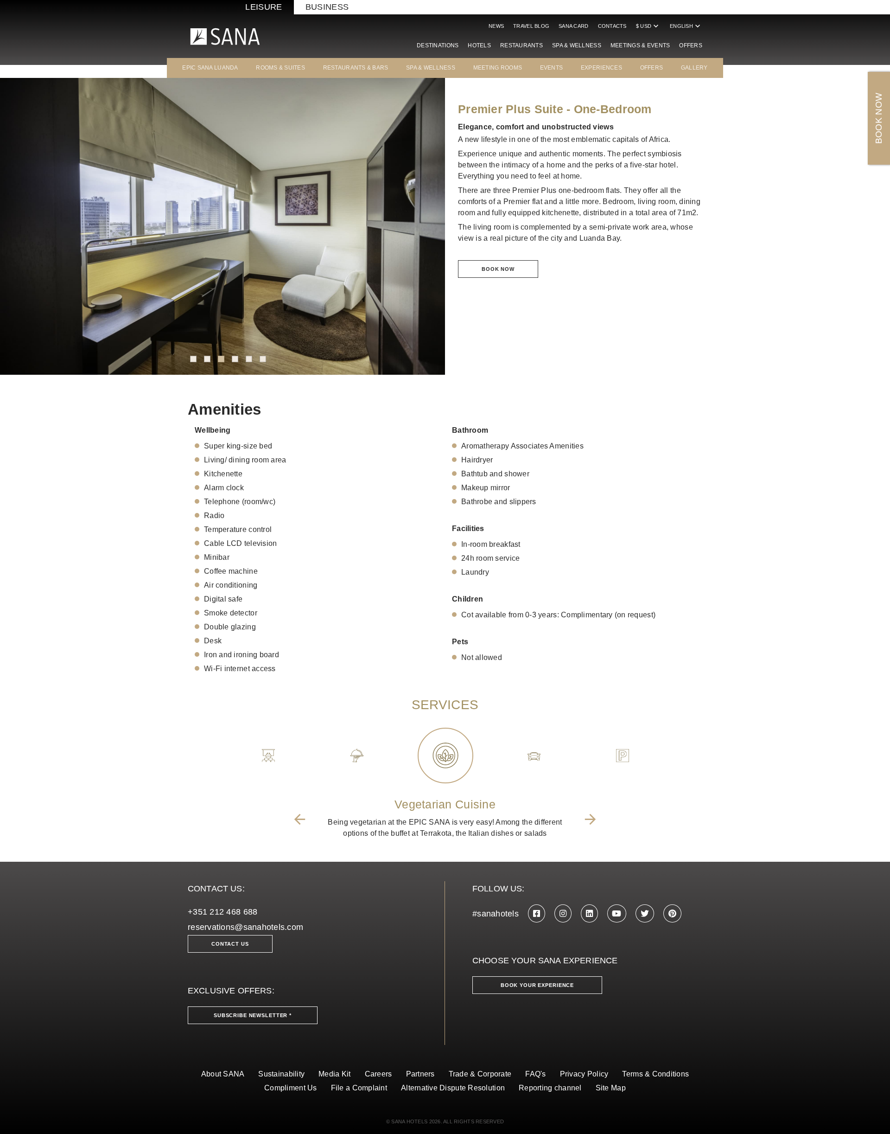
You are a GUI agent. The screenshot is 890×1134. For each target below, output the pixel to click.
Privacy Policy (584, 1074)
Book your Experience (537, 985)
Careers (378, 1074)
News (496, 26)
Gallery (694, 67)
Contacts (612, 26)
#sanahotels (495, 913)
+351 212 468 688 (222, 911)
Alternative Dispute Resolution (453, 1088)
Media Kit (334, 1074)
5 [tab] (249, 359)
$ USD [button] (648, 26)
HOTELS (479, 45)
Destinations (437, 45)
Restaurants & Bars (355, 67)
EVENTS (551, 67)
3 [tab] (221, 359)
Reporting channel (550, 1088)
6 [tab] (263, 359)
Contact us (230, 944)
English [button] (686, 26)
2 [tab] (207, 359)
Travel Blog (531, 26)
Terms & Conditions (655, 1074)
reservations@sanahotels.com (245, 927)
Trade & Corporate (480, 1074)
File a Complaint (359, 1088)
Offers (690, 45)
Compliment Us (290, 1088)
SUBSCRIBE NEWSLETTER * (253, 1015)
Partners (420, 1074)
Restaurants (521, 45)
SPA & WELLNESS (430, 67)
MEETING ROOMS (497, 67)
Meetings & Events (640, 45)
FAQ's (535, 1074)
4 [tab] (235, 359)
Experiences (601, 67)
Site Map (611, 1088)
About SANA (223, 1074)
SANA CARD (573, 26)
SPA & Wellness (576, 45)
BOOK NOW (879, 118)
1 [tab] (193, 359)
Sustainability (281, 1074)
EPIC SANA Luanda (210, 67)
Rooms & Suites (280, 67)
